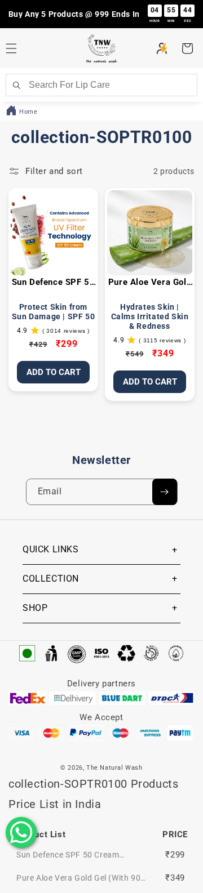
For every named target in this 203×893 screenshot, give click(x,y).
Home (28, 111)
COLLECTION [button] (51, 578)
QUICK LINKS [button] (51, 549)
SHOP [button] (35, 607)
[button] (187, 48)
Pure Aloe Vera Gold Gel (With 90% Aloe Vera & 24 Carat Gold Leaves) (149, 282)
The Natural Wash (114, 767)
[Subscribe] (164, 492)
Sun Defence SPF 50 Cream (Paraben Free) (53, 282)
